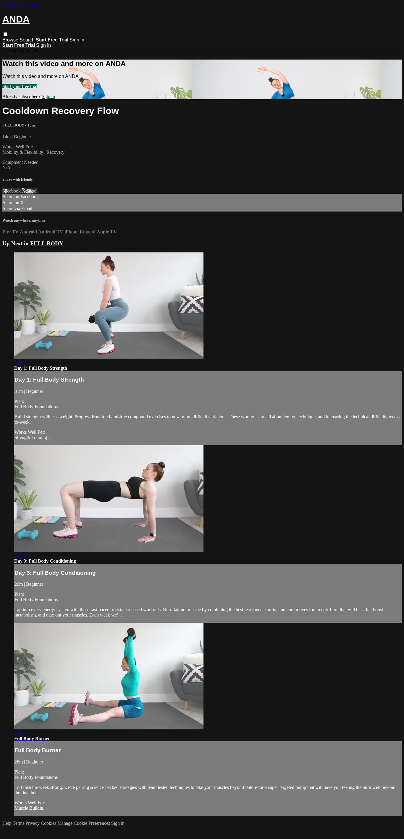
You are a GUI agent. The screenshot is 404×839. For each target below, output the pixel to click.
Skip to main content (21, 4)
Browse (11, 39)
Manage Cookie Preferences (84, 823)
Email (32, 190)
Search (28, 39)
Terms (19, 823)
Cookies (49, 823)
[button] (5, 34)
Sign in (77, 39)
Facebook (12, 190)
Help (7, 823)
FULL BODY (13, 125)
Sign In (43, 45)
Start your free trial (19, 86)
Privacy (33, 823)
